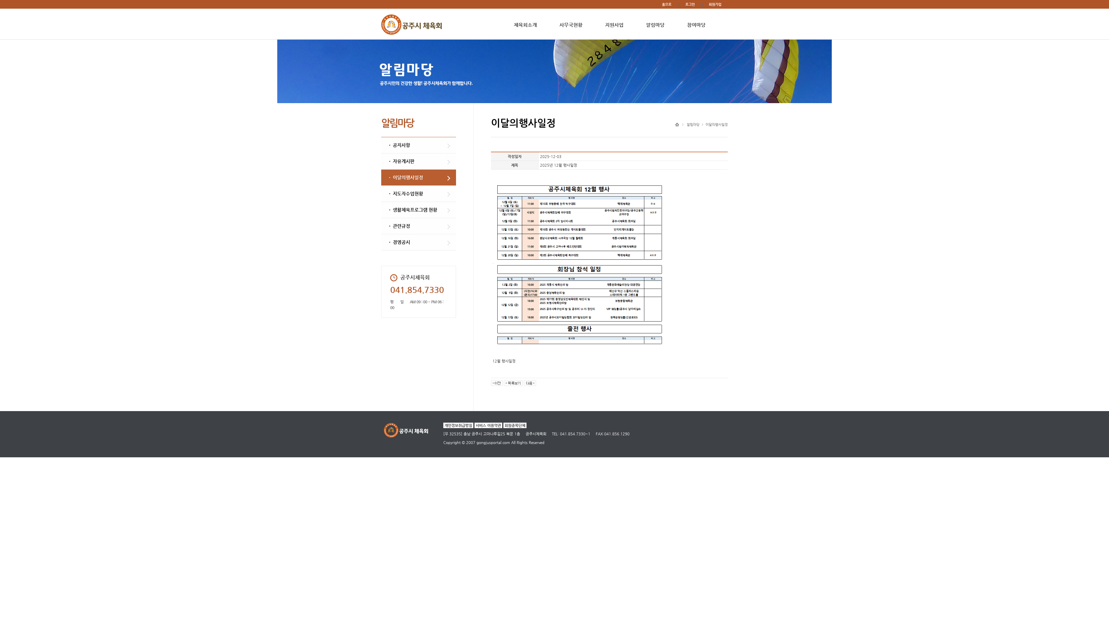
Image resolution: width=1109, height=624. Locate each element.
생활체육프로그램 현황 (415, 210)
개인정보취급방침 (458, 425)
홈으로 (666, 4)
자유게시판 (403, 161)
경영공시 (401, 242)
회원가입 (715, 4)
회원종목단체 (515, 425)
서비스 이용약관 (488, 425)
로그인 (690, 4)
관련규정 (401, 226)
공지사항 (401, 145)
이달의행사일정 (408, 177)
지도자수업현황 (408, 193)
